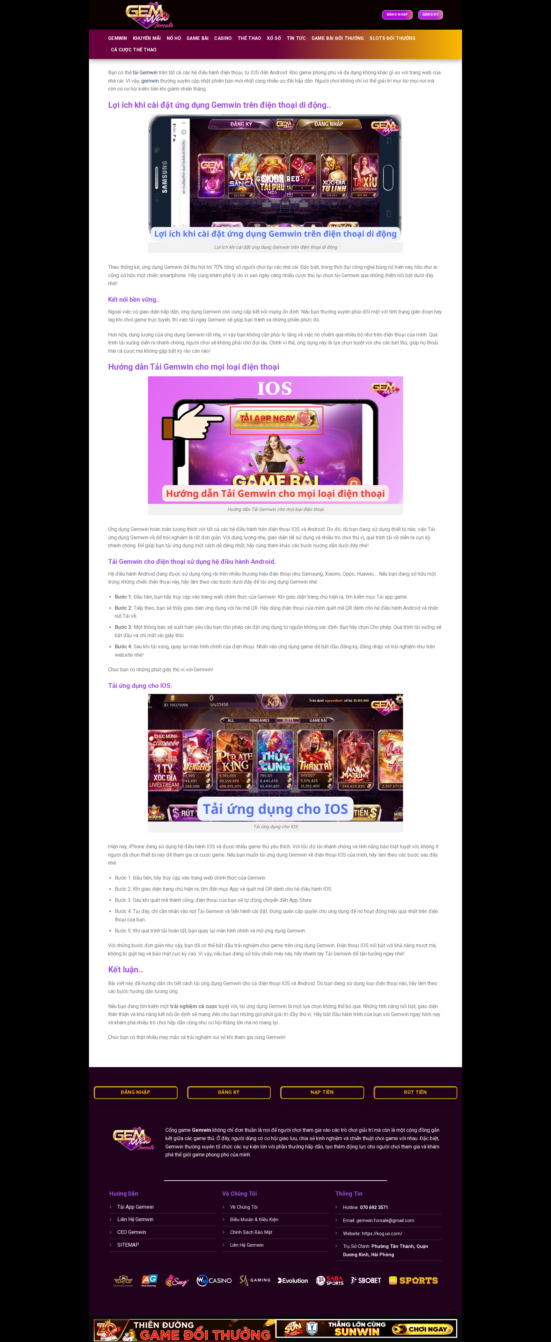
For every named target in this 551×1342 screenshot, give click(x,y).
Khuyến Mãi (147, 38)
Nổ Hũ (174, 38)
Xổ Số (274, 38)
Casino (223, 38)
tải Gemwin (144, 73)
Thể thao (249, 38)
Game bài (198, 38)
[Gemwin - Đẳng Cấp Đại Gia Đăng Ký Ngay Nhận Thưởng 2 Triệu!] (153, 15)
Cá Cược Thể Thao (134, 50)
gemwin (150, 81)
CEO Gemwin (131, 1232)
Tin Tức (296, 38)
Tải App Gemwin (135, 1207)
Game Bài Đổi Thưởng (338, 38)
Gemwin (117, 38)
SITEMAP (128, 1245)
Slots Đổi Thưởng (392, 38)
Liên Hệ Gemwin (135, 1219)
